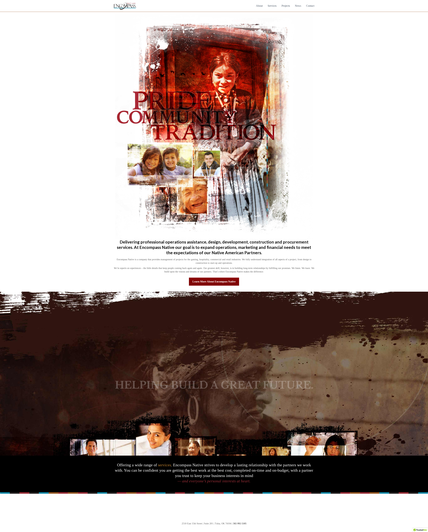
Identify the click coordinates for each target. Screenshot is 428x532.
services (164, 465)
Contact (310, 5)
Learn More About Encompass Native (214, 281)
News (298, 5)
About (259, 5)
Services (272, 5)
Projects (286, 5)
